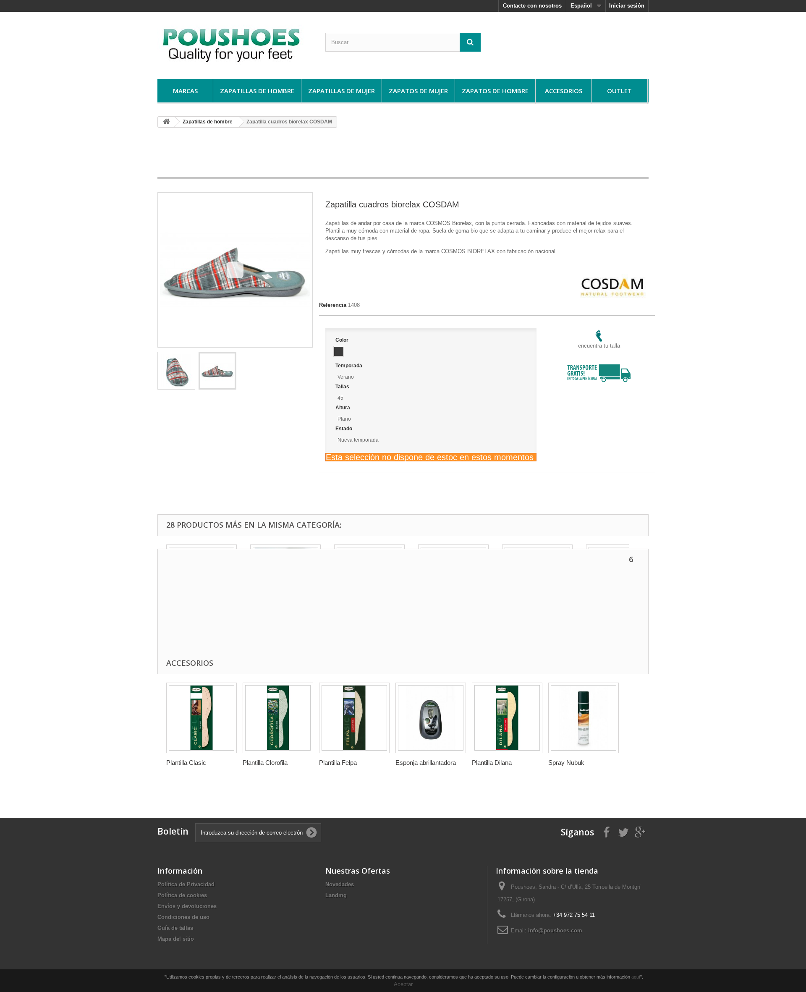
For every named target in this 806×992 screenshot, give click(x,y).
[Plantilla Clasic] (201, 718)
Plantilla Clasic (186, 762)
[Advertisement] (403, 155)
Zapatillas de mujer (341, 90)
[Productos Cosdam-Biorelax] (613, 278)
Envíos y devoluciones (187, 906)
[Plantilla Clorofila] (278, 718)
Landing (336, 895)
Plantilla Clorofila (265, 762)
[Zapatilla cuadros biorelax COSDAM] (176, 370)
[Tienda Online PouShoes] (235, 43)
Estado (344, 429)
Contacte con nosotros (532, 6)
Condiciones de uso (183, 917)
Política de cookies (182, 895)
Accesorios (563, 90)
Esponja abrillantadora (425, 762)
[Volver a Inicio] (166, 122)
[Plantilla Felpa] (354, 718)
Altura (343, 408)
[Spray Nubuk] (583, 718)
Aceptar (403, 984)
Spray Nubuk (566, 762)
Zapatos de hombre (495, 90)
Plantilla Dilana (492, 762)
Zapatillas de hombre (257, 90)
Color (342, 340)
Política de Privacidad (186, 884)
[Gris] (338, 351)
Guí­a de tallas (175, 928)
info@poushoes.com (555, 930)
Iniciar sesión (626, 6)
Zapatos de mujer (418, 90)
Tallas (343, 387)
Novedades (339, 884)
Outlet (619, 90)
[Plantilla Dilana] (507, 718)
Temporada (349, 366)
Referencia (332, 305)
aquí (635, 976)
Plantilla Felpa (338, 762)
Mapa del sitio (175, 939)
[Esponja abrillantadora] (430, 718)
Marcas (185, 90)
